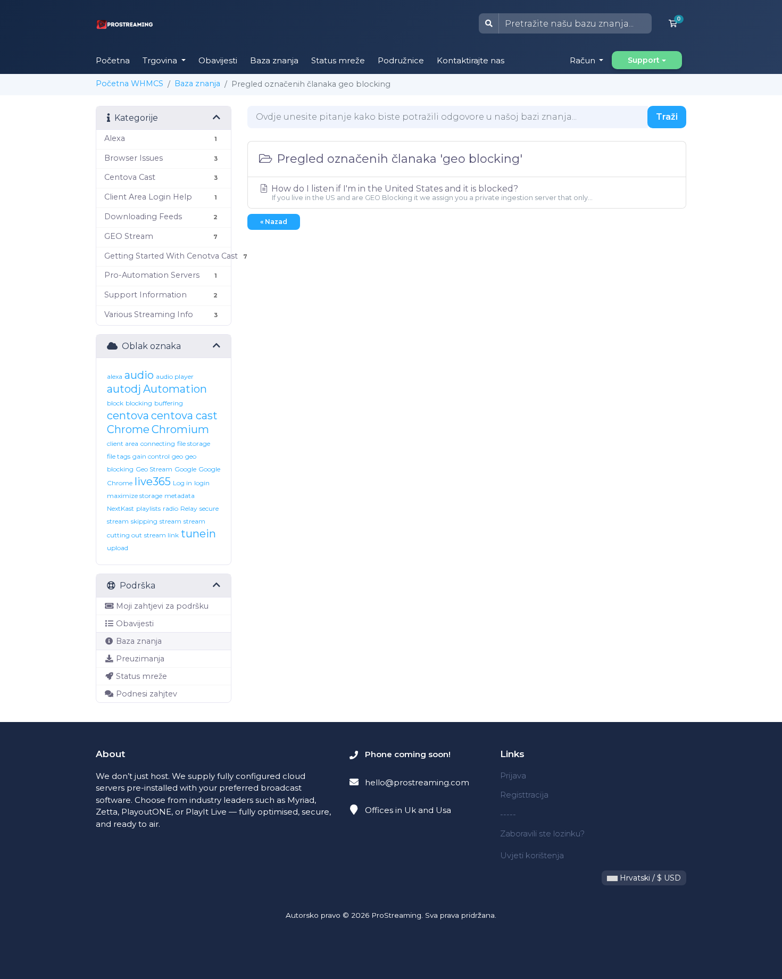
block (115, 403)
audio (139, 375)
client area (122, 443)
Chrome (128, 429)
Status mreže (338, 60)
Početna (113, 60)
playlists (148, 508)
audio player (175, 376)
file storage (193, 443)
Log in (182, 483)
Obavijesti (217, 60)
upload (117, 548)
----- (508, 814)
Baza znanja (274, 60)
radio (170, 508)
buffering (168, 403)
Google (185, 469)
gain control (151, 456)
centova (128, 415)
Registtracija (524, 795)
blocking (139, 403)
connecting (157, 443)
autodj (124, 389)
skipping (144, 521)
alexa (114, 376)
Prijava (513, 775)
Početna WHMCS (129, 83)
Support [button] (644, 60)
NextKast (120, 508)
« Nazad (273, 222)
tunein (198, 533)
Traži (667, 117)
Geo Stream (154, 469)
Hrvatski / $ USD (649, 878)
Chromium (180, 429)
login (202, 483)
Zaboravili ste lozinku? (542, 833)
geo (177, 456)
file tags (118, 456)
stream (170, 521)
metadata (179, 496)
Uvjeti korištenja (532, 855)
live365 (153, 481)
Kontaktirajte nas (470, 60)
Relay (188, 508)
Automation (175, 389)
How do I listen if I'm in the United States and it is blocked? (431, 193)
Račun (583, 60)
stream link (161, 535)
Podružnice (401, 60)
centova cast (184, 415)
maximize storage (134, 496)
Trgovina (161, 60)
